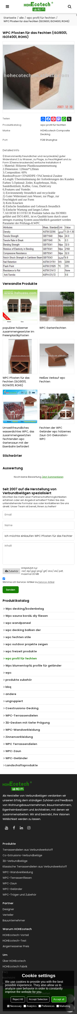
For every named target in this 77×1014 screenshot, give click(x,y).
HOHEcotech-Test (14, 941)
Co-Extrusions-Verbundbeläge (22, 855)
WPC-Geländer (12, 889)
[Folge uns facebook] (14, 828)
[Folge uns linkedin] (21, 828)
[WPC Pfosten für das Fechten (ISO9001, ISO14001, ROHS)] (20, 356)
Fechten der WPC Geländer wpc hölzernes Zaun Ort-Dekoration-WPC (55, 433)
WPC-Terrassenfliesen (17, 878)
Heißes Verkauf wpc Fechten (52, 379)
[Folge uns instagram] (29, 828)
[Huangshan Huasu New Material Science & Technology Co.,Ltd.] (38, 6)
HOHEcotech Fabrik (15, 966)
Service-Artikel (46, 582)
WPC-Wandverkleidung (18, 872)
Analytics (32, 1006)
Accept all (58, 999)
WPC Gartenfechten (52, 328)
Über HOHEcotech (14, 961)
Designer (8, 909)
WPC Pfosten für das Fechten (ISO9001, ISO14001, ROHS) (16, 381)
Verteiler (8, 915)
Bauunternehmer (14, 920)
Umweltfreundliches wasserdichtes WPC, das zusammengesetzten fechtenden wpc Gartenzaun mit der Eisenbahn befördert (18, 437)
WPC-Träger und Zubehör (19, 894)
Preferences (48, 1006)
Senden (10, 589)
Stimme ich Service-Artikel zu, (28, 582)
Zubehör (13, 571)
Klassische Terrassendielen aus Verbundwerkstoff (35, 866)
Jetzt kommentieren (52, 476)
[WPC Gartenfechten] (56, 306)
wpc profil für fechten (41, 18)
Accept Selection (38, 999)
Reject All (18, 999)
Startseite (10, 18)
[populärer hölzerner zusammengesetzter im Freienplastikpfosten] (20, 306)
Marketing (64, 1006)
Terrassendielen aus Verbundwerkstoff (28, 850)
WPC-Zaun (10, 883)
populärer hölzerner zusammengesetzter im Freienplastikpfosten (18, 331)
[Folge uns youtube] (6, 828)
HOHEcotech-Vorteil (16, 935)
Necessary (16, 1006)
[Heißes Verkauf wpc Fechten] (56, 356)
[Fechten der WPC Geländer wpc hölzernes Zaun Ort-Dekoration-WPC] (56, 406)
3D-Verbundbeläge (15, 861)
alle (21, 18)
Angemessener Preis (16, 946)
